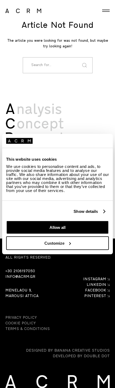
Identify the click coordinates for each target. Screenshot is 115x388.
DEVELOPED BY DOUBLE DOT (81, 356)
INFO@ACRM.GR (20, 277)
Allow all (57, 227)
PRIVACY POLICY (21, 318)
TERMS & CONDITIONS (27, 329)
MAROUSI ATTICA (22, 296)
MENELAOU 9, (18, 291)
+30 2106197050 (20, 271)
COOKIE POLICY (20, 323)
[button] (106, 11)
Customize (54, 243)
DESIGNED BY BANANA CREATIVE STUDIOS (68, 351)
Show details (86, 211)
